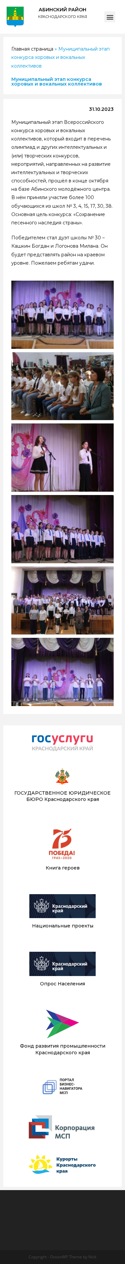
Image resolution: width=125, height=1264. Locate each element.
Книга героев (63, 868)
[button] (109, 16)
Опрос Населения (62, 984)
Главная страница (32, 49)
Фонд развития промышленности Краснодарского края (62, 1049)
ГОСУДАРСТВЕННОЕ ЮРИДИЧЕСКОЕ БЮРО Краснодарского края (62, 796)
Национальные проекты (62, 926)
